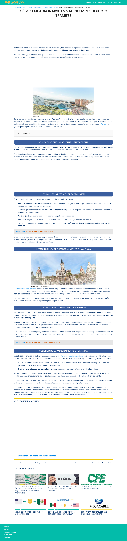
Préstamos (90, 3)
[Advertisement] (63, 32)
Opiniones (101, 3)
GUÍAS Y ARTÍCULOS (114, 3)
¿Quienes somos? (10, 532)
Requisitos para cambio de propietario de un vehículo (93, 463)
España (6, 529)
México (6, 527)
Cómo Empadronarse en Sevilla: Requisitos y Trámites (33, 463)
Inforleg (103, 124)
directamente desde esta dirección (71, 356)
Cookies (7, 537)
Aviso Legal (8, 535)
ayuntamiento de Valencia (26, 289)
